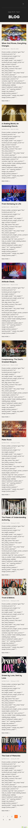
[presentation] (14, 32)
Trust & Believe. (8, 598)
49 (9, 819)
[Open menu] (23, 4)
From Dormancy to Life (11, 204)
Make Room (7, 440)
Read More (6, 101)
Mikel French (6, 49)
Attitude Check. (8, 282)
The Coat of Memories (11, 756)
